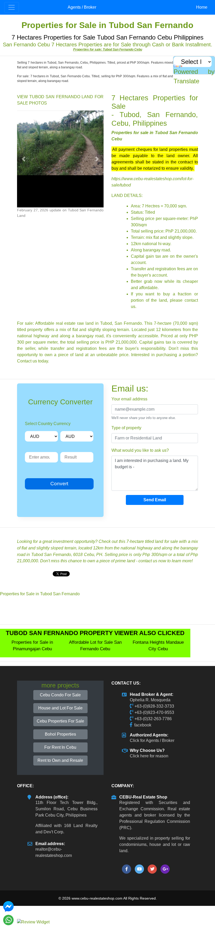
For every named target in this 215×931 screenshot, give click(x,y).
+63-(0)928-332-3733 (154, 706)
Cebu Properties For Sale (60, 721)
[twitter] (152, 869)
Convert (59, 483)
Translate (186, 81)
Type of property (126, 428)
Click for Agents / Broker (152, 740)
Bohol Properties (60, 734)
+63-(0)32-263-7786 (153, 719)
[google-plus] (165, 869)
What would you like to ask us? (140, 450)
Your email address (129, 399)
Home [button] (201, 7)
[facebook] (126, 869)
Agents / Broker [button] (82, 7)
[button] (23, 159)
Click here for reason (149, 756)
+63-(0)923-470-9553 (154, 712)
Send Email (154, 500)
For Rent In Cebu (60, 747)
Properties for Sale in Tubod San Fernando (40, 594)
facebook (142, 725)
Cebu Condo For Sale (60, 695)
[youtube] (139, 869)
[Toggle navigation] (11, 7)
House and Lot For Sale (60, 708)
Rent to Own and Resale (60, 760)
